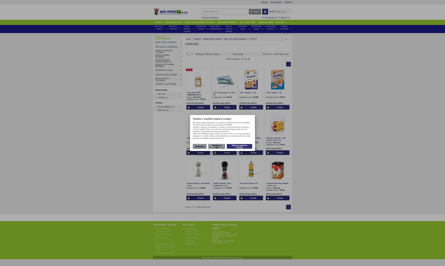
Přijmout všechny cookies (239, 146)
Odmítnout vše (216, 146)
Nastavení (199, 146)
